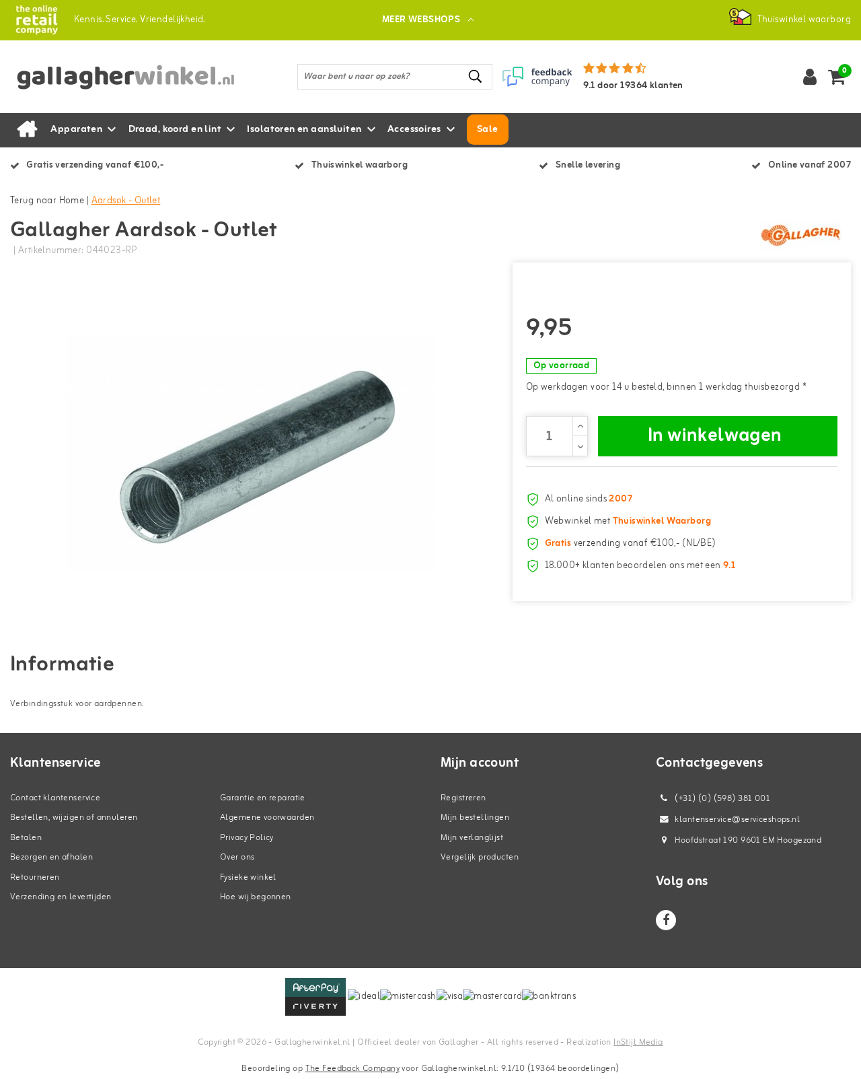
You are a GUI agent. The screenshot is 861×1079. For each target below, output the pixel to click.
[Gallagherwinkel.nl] (36, 20)
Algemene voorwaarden (267, 817)
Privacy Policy (247, 838)
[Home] (27, 130)
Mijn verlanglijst (472, 838)
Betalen (26, 838)
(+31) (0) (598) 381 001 (721, 799)
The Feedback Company (352, 1068)
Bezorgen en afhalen (51, 857)
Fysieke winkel (248, 877)
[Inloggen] (810, 76)
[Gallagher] (800, 235)
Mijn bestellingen (475, 817)
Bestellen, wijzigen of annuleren (73, 817)
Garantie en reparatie (262, 798)
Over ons (237, 857)
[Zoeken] (476, 76)
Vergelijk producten (480, 857)
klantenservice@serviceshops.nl (737, 819)
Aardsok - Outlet (126, 201)
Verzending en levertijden (61, 897)
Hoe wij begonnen (255, 897)
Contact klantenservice (55, 798)
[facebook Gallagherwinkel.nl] (666, 920)
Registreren (463, 798)
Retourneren (35, 877)
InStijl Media (638, 1042)
